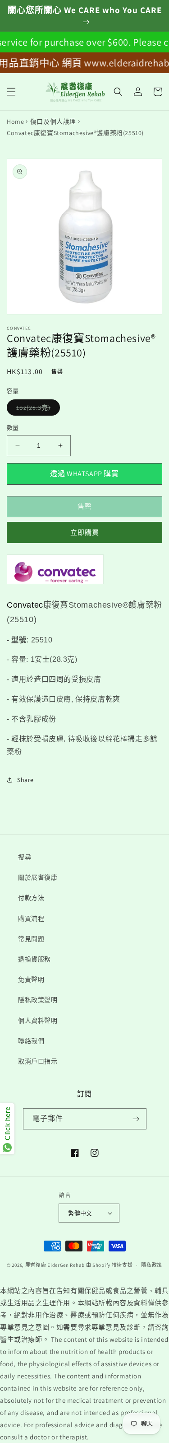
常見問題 (31, 939)
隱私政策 (151, 1265)
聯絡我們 (31, 1041)
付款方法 (31, 898)
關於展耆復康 (38, 877)
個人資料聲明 (38, 1021)
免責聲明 (31, 979)
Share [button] (25, 780)
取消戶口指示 (38, 1061)
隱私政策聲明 (38, 1000)
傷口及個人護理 (53, 121)
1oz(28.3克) (36, 409)
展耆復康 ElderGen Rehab (55, 1265)
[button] (11, 92)
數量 (13, 427)
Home (15, 121)
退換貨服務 (34, 959)
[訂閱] (136, 1118)
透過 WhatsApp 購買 (84, 473)
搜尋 (24, 857)
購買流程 (31, 918)
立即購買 (84, 532)
